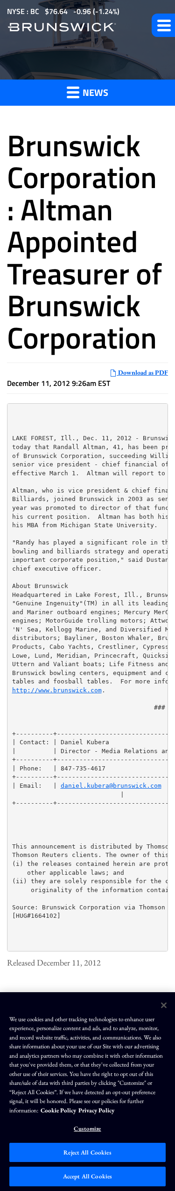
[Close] (164, 1005)
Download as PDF (142, 372)
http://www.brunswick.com (57, 690)
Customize (87, 1129)
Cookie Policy (58, 1110)
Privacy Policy (96, 1110)
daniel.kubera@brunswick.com (111, 785)
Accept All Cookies (87, 1176)
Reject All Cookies (87, 1152)
